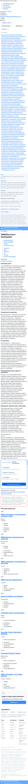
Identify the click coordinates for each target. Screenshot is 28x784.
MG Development (8, 240)
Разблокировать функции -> (14, 484)
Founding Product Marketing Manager (11, 633)
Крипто (18, 16)
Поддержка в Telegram (14, 209)
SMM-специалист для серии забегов (11, 675)
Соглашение (4, 749)
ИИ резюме (6, 5)
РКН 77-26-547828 (4, 211)
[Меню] (3, 18)
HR (6, 16)
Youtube (6, 255)
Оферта (10, 749)
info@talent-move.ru (5, 209)
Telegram (6, 251)
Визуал (4, 16)
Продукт (3, 13)
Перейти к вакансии (6, 261)
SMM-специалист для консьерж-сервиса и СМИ (13, 515)
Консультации (7, 7)
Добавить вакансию (8, 3)
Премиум (5, 8)
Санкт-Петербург (9, 242)
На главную (4, 231)
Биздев (9, 16)
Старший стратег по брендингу (12, 613)
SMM (5, 249)
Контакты (24, 751)
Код (1, 16)
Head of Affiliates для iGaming (12, 596)
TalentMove (3, 11)
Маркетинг (4, 15)
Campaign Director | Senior (11, 653)
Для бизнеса (18, 751)
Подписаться (13, 702)
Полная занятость (9, 245)
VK (4, 253)
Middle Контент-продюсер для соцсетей (12, 538)
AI (20, 16)
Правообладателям (9, 751)
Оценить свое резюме (19, 492)
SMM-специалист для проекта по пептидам (13, 562)
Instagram (6, 248)
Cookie (2, 751)
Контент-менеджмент (10, 256)
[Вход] (1, 18)
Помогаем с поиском (6, 492)
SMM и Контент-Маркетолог (11, 580)
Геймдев (13, 16)
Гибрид (6, 243)
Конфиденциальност (17, 749)
